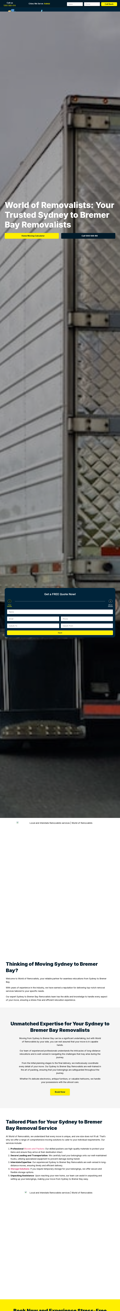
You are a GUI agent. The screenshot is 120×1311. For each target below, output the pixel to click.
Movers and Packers (34, 1148)
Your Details (9, 605)
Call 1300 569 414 (90, 236)
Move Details (110, 605)
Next (60, 633)
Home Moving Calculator (33, 236)
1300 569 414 (10, 5)
